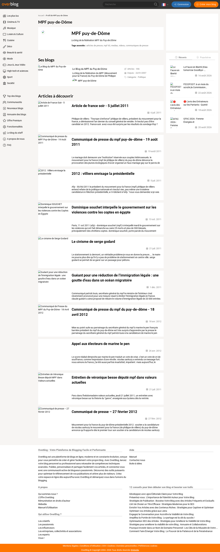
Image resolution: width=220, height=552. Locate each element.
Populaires (205, 57)
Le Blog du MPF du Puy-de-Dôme (89, 69)
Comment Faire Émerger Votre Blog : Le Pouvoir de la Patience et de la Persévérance (170, 531)
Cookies (111, 546)
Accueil (41, 16)
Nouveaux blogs (15, 108)
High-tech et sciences (17, 71)
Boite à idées (135, 463)
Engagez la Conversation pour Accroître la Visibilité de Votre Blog (161, 514)
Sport (10, 77)
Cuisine (10, 40)
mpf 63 (107, 45)
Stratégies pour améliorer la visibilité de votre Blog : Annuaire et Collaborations (168, 524)
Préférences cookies (147, 546)
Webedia (42, 504)
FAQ (9, 145)
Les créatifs (44, 521)
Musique (11, 28)
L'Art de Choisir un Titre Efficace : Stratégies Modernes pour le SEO (161, 504)
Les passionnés (46, 524)
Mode (10, 58)
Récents (183, 57)
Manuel (133, 456)
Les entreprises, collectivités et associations (59, 531)
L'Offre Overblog (46, 497)
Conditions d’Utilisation (90, 546)
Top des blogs (14, 96)
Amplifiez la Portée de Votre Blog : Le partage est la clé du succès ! (162, 517)
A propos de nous (15, 139)
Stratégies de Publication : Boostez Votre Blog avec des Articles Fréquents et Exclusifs (171, 500)
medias (114, 45)
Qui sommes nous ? (48, 494)
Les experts (44, 534)
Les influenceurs (46, 528)
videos (122, 45)
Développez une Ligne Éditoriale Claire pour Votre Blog (156, 494)
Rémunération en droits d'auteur (54, 500)
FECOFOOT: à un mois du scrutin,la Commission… (196, 86)
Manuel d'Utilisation (48, 507)
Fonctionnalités (15, 126)
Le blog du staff (15, 132)
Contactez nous (137, 460)
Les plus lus (13, 16)
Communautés (14, 102)
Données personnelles (126, 546)
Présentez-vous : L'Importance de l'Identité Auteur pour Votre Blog (161, 497)
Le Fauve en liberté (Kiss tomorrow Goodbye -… (195, 68)
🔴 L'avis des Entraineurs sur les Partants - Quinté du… (195, 103)
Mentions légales (70, 546)
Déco (9, 46)
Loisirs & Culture (15, 34)
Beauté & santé (14, 52)
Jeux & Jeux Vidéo (16, 64)
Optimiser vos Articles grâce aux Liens (148, 511)
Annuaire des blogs (16, 114)
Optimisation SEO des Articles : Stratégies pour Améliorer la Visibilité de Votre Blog (169, 521)
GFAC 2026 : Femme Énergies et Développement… (193, 120)
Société (10, 83)
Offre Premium (14, 120)
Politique (142, 77)
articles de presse (94, 45)
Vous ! (41, 538)
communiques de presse (137, 45)
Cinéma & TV (13, 22)
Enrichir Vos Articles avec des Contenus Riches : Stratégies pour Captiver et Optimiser (171, 507)
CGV (104, 546)
